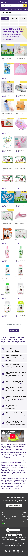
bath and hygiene (14, 462)
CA (22, 545)
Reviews (13, 539)
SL (14, 545)
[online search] (25, 5)
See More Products (14, 330)
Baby (10, 351)
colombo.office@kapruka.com (10, 521)
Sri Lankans (23, 543)
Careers (12, 541)
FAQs (16, 541)
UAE (20, 545)
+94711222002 (6, 525)
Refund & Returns (20, 539)
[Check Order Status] (23, 2)
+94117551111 (12, 518)
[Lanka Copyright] (2, 543)
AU (16, 545)
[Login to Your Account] (26, 2)
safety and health (7, 465)
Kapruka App (16, 532)
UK (18, 545)
